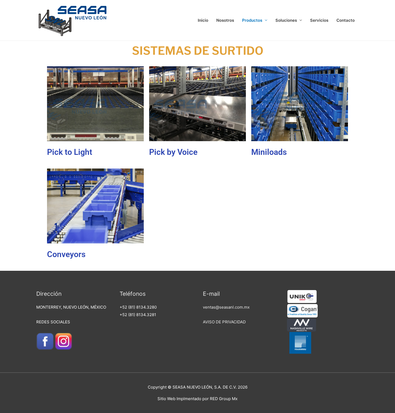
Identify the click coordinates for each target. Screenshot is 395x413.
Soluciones (286, 20)
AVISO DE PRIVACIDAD (224, 321)
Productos (252, 20)
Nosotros (225, 20)
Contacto (345, 20)
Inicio (203, 20)
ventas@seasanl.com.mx (226, 307)
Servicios (319, 20)
